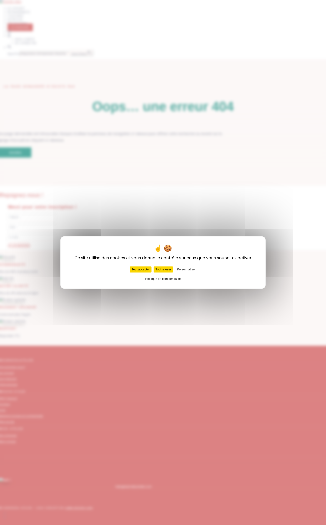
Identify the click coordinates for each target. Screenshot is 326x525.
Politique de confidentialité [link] (163, 278)
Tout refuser (163, 269)
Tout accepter (141, 269)
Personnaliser (186, 269)
